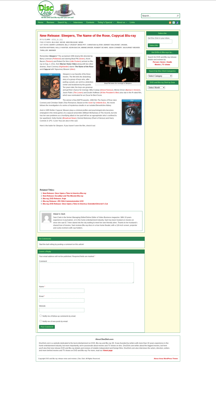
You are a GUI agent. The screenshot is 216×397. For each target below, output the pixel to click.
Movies (158, 65)
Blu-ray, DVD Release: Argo (54, 199)
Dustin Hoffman (47, 47)
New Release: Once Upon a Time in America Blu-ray (64, 193)
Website (42, 306)
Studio (169, 62)
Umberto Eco (101, 103)
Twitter (174, 22)
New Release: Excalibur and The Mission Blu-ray (63, 196)
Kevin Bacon (74, 47)
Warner (52, 50)
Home (40, 22)
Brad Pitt (82, 45)
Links (132, 22)
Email (41, 296)
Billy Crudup (71, 45)
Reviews (50, 22)
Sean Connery (115, 47)
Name (41, 287)
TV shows (166, 65)
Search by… (62, 22)
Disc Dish (108, 9)
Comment (43, 261)
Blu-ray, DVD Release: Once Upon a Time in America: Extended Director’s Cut (75, 204)
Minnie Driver (87, 47)
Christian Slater (95, 45)
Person (156, 62)
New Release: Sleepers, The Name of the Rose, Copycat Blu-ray (88, 35)
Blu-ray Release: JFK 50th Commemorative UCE (63, 201)
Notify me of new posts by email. (55, 321)
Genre (162, 62)
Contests (90, 22)
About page (108, 350)
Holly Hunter (61, 47)
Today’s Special (104, 22)
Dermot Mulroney (112, 45)
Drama (124, 45)
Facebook (177, 22)
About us (120, 22)
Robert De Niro (101, 47)
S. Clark (46, 39)
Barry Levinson (57, 45)
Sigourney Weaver (131, 47)
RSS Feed (170, 22)
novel (90, 103)
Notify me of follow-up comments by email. (59, 316)
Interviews (78, 22)
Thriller (44, 50)
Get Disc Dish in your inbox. (159, 38)
